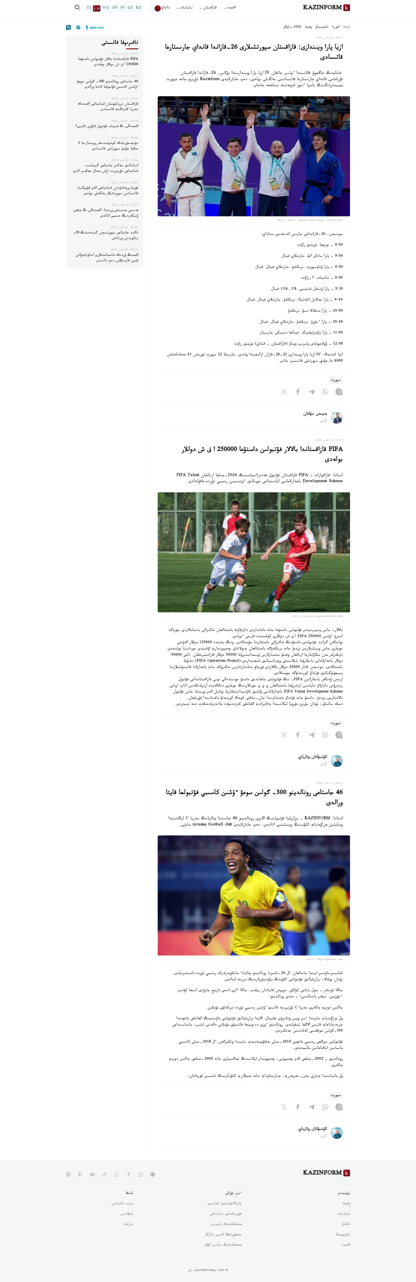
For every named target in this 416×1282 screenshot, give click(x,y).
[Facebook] (298, 393)
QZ (130, 8)
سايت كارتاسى (122, 1204)
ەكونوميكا (343, 1235)
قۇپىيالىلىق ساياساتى (226, 1214)
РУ (123, 8)
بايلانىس (126, 1214)
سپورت (336, 380)
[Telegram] (311, 393)
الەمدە (346, 1245)
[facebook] (128, 1174)
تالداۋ (166, 8)
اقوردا (335, 27)
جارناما (128, 1224)
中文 (106, 8)
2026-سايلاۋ (292, 27)
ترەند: (346, 27)
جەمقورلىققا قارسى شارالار (223, 1235)
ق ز (96, 8)
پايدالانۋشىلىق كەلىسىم (225, 1204)
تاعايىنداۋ (322, 27)
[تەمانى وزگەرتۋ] (155, 8)
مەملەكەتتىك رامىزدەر (226, 1224)
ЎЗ (89, 8)
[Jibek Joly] (93, 27)
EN (115, 8)
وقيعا (308, 27)
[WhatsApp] (325, 393)
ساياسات (344, 1214)
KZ (138, 8)
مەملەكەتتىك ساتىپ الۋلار (223, 1245)
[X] (284, 393)
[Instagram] (339, 393)
